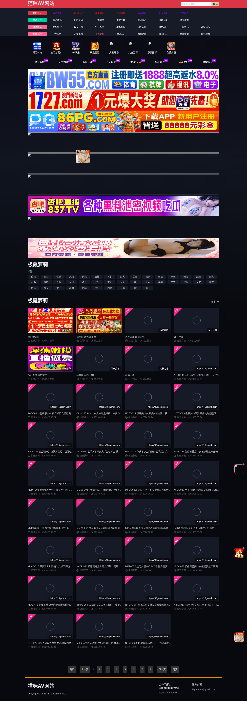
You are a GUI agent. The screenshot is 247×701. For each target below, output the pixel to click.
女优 (58, 282)
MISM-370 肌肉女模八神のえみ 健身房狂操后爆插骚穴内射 (155, 566)
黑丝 (173, 276)
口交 (173, 282)
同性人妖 (142, 27)
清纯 (97, 276)
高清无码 (130, 375)
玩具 (198, 276)
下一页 (162, 669)
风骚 (71, 276)
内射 (109, 288)
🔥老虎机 (183, 62)
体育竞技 (39, 62)
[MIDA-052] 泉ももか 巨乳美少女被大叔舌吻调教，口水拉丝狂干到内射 (162, 489)
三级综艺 (184, 27)
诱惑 (84, 276)
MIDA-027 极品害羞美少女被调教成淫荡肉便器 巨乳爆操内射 (205, 566)
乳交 (211, 282)
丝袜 (160, 276)
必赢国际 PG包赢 (85, 375)
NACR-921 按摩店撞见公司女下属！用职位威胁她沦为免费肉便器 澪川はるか (116, 566)
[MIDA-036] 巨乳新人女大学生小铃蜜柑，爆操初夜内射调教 (205, 528)
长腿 (148, 276)
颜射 (71, 288)
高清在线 (37, 20)
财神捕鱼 (207, 62)
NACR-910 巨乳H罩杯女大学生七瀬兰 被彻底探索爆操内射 (106, 451)
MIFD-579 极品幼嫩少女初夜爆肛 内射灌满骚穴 (100, 643)
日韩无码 (163, 20)
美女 (109, 282)
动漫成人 (205, 27)
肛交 (46, 288)
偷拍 (33, 276)
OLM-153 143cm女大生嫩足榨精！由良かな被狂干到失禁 (106, 413)
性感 (58, 276)
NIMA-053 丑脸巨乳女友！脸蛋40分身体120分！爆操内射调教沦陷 (208, 604)
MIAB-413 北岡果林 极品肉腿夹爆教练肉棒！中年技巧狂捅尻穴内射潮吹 (65, 604)
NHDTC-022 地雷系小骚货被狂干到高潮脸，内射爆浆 (152, 643)
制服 (185, 276)
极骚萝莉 (99, 33)
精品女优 (120, 27)
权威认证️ (87, 62)
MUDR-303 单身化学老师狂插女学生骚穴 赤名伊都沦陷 (56, 489)
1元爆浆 (111, 62)
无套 (122, 288)
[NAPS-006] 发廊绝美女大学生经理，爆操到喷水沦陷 (103, 604)
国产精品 (57, 20)
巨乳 (122, 276)
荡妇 (71, 282)
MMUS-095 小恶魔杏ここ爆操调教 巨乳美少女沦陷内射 (105, 489)
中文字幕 (120, 20)
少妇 (135, 282)
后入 (33, 288)
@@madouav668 (168, 692)
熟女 (84, 282)
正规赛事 (63, 62)
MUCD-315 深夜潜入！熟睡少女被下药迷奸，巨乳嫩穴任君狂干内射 (63, 566)
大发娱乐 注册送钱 (135, 336)
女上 (58, 288)
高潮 (33, 282)
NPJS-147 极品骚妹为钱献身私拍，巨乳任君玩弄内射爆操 (58, 451)
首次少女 (163, 33)
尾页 (175, 669)
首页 (72, 669)
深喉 (185, 282)
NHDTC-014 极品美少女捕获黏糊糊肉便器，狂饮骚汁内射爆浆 (157, 604)
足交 (198, 282)
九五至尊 (178, 336)
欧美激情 (184, 20)
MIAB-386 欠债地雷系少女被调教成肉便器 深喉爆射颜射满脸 (205, 451)
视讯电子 (159, 62)
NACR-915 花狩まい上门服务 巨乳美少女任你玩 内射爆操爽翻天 (158, 451)
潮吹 (46, 282)
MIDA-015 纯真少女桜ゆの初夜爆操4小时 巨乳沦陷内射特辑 (156, 528)
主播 (160, 282)
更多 (213, 301)
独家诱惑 (142, 33)
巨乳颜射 (205, 33)
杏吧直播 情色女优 (37, 375)
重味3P (57, 33)
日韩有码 (78, 20)
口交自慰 (78, 27)
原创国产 (142, 20)
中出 (97, 288)
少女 (148, 282)
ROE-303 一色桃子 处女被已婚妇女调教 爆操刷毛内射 (55, 413)
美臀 (135, 276)
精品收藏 (37, 27)
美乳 (109, 276)
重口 (148, 288)
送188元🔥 (135, 62)
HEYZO (120, 33)
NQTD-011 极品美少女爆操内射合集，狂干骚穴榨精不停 (154, 413)
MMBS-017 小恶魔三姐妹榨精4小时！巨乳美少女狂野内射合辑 (60, 528)
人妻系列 (78, 33)
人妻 (122, 282)
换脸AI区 (163, 27)
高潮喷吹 (184, 33)
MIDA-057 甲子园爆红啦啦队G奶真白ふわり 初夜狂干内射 (204, 489)
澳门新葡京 (33, 336)
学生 (97, 282)
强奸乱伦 (99, 27)
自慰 (211, 276)
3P (135, 288)
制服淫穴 (57, 27)
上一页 (85, 669)
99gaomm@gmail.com (203, 689)
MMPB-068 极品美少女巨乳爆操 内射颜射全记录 (101, 528)
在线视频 (37, 33)
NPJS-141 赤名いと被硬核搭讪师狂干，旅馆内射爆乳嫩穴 (204, 375)
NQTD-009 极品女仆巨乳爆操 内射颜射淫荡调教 (198, 413)
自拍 (46, 276)
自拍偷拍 (99, 20)
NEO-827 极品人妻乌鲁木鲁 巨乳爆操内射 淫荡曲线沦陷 (57, 643)
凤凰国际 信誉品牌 (86, 336)
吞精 (84, 288)
